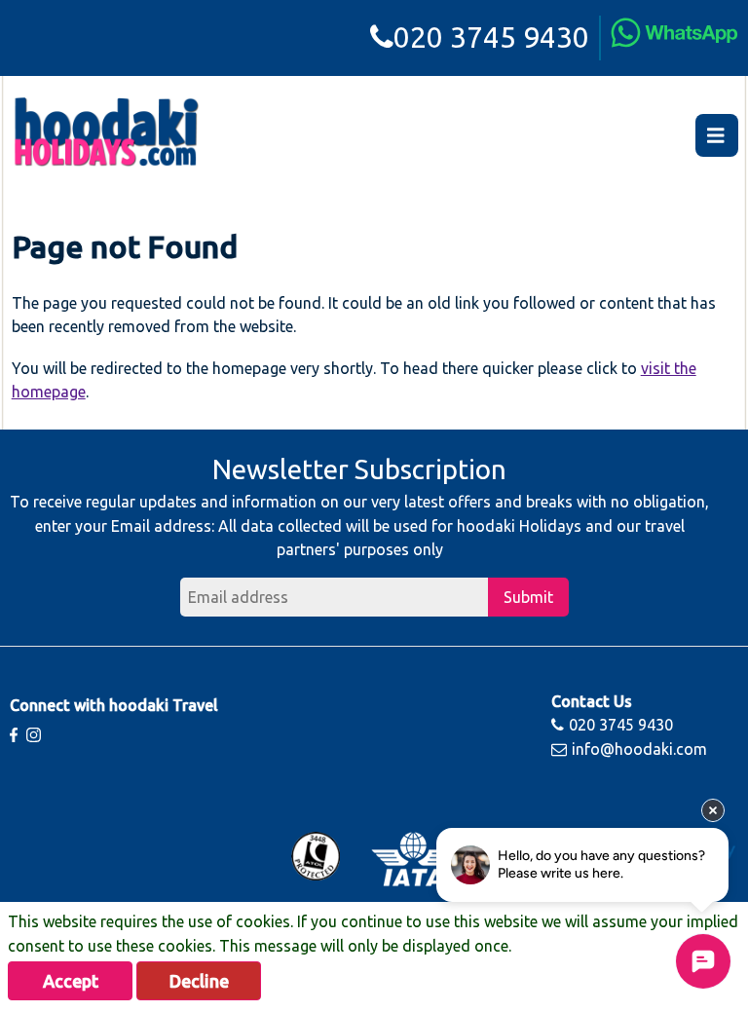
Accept (70, 981)
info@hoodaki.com (639, 749)
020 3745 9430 (491, 37)
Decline (199, 981)
